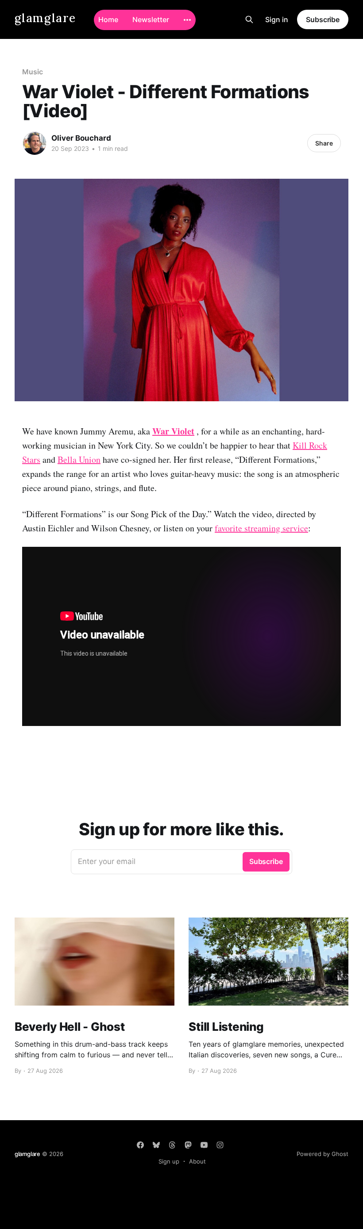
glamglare (45, 18)
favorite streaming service (261, 528)
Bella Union (79, 459)
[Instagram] (220, 1144)
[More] (187, 20)
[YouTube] (204, 1144)
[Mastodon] (188, 1144)
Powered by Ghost (322, 1153)
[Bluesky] (156, 1144)
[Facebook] (140, 1144)
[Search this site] (249, 19)
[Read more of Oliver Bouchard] (34, 143)
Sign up (168, 1161)
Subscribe (323, 19)
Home (108, 19)
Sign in (276, 19)
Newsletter (150, 19)
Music (32, 71)
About (197, 1161)
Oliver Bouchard (81, 138)
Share (324, 143)
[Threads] (172, 1144)
